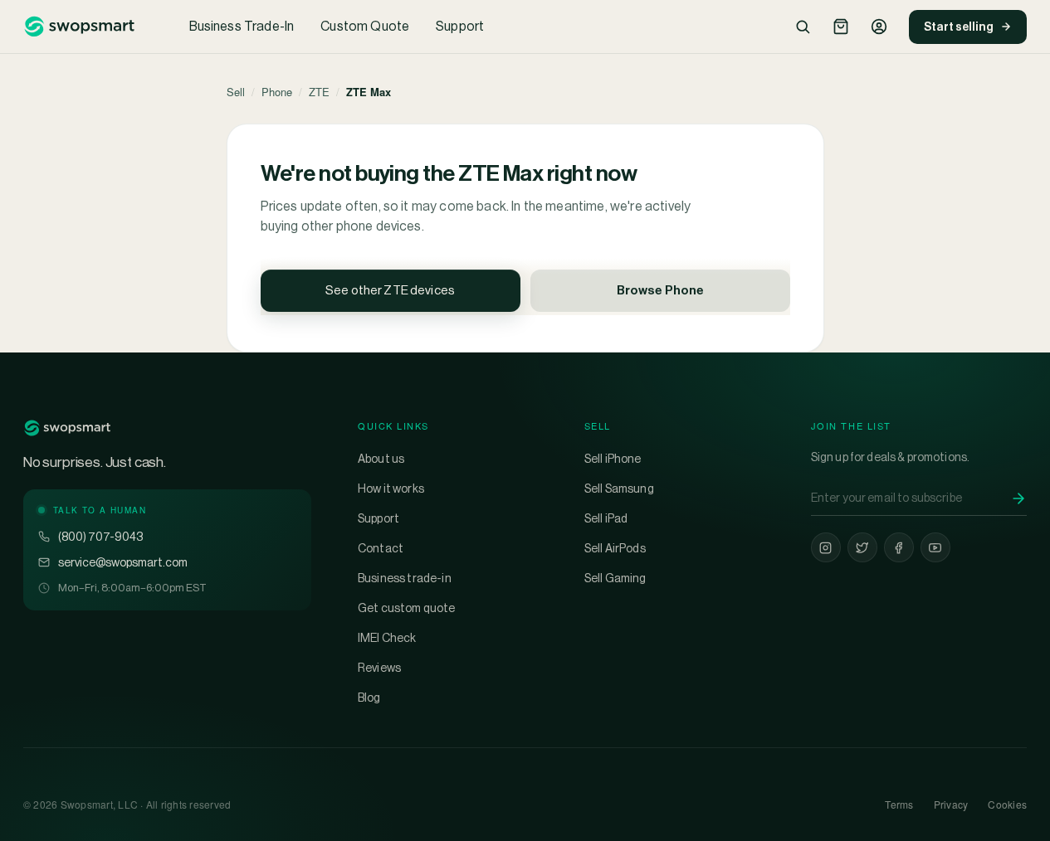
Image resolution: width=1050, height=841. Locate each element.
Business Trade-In (242, 26)
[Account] (879, 26)
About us (381, 458)
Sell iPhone (613, 458)
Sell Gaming (615, 578)
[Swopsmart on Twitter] (862, 547)
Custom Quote (364, 26)
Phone (276, 92)
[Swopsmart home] (78, 26)
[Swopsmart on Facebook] (899, 547)
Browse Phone (660, 290)
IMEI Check (387, 637)
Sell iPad (606, 518)
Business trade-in (405, 578)
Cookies (1007, 804)
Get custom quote (407, 608)
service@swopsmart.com (123, 562)
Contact (380, 548)
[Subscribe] (1018, 498)
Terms (899, 804)
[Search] (803, 26)
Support (460, 26)
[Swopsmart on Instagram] (826, 547)
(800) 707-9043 (100, 536)
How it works (391, 488)
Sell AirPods (615, 548)
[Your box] (841, 26)
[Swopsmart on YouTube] (935, 547)
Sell (236, 92)
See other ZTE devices (390, 290)
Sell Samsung (619, 488)
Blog (369, 697)
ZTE (319, 92)
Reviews (379, 667)
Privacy (951, 804)
